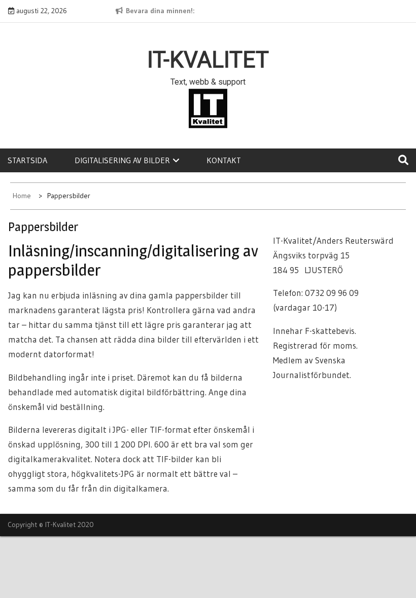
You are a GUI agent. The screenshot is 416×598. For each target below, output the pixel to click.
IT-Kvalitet (208, 60)
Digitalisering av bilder (122, 160)
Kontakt (223, 160)
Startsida (27, 160)
